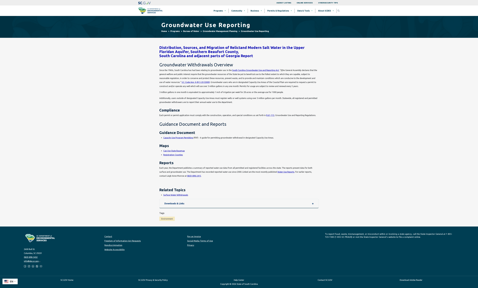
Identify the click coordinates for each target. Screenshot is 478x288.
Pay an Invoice (194, 236)
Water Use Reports (285, 172)
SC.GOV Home (66, 280)
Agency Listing (283, 3)
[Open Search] (338, 10)
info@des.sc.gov (31, 261)
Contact (108, 236)
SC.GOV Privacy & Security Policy (153, 280)
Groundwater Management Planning (220, 31)
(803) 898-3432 (31, 257)
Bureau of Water (191, 31)
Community (236, 11)
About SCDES (324, 11)
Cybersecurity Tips (328, 3)
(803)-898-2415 (194, 176)
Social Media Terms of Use (200, 241)
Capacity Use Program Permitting (178, 138)
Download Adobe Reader (411, 280)
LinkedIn (33, 266)
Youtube (41, 266)
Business (255, 11)
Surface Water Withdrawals (175, 195)
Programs (218, 11)
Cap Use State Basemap (174, 151)
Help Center (239, 280)
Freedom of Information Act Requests (122, 241)
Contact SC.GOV (325, 280)
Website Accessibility (114, 249)
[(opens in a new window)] (144, 3)
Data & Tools (303, 11)
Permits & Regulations (278, 11)
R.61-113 (270, 115)
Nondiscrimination (113, 245)
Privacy (190, 245)
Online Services (305, 3)
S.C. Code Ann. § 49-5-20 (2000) (196, 82)
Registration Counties (173, 155)
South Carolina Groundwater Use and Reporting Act (255, 70)
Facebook (25, 266)
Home (164, 31)
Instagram (29, 266)
